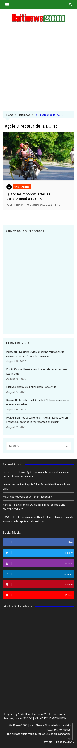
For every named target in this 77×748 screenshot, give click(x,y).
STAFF (48, 742)
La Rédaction (16, 204)
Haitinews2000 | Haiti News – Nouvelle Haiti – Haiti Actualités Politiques (40, 727)
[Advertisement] (38, 67)
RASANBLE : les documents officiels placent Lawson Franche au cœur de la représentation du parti (37, 419)
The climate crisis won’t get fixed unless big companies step (38, 736)
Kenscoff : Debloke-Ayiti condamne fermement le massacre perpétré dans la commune (35, 354)
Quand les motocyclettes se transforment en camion (28, 196)
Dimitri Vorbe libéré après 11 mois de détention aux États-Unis (36, 371)
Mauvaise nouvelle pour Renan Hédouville (31, 386)
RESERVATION (65, 742)
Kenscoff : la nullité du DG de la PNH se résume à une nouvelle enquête (37, 402)
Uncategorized (22, 186)
